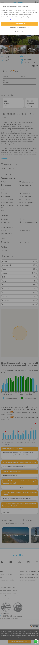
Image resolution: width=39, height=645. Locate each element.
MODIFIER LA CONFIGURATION (19, 27)
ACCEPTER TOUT (20, 24)
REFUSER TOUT (19, 31)
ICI (10, 19)
